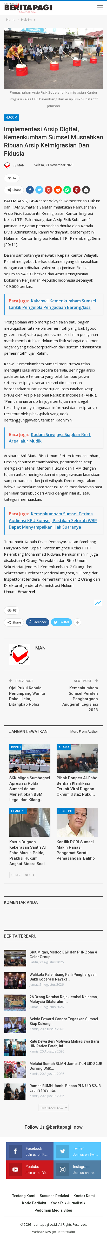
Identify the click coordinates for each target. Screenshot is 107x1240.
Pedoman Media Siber (53, 1210)
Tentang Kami (23, 1196)
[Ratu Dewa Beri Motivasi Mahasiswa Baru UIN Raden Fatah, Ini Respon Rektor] (15, 1047)
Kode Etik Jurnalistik (67, 1203)
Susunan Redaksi (54, 1196)
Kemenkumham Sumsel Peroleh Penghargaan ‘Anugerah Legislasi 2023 (80, 699)
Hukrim (11, 117)
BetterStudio (66, 1232)
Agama (63, 747)
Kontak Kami (84, 1196)
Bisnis (16, 747)
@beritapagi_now (64, 1127)
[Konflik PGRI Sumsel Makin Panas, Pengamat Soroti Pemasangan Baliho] (77, 822)
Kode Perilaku (34, 1203)
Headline (18, 811)
